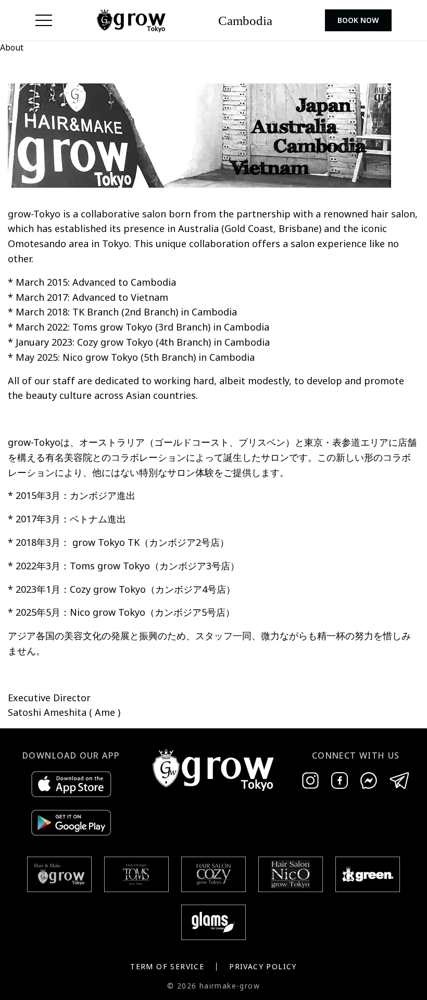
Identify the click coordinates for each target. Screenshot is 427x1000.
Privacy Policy (263, 966)
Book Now (358, 20)
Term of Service (167, 966)
